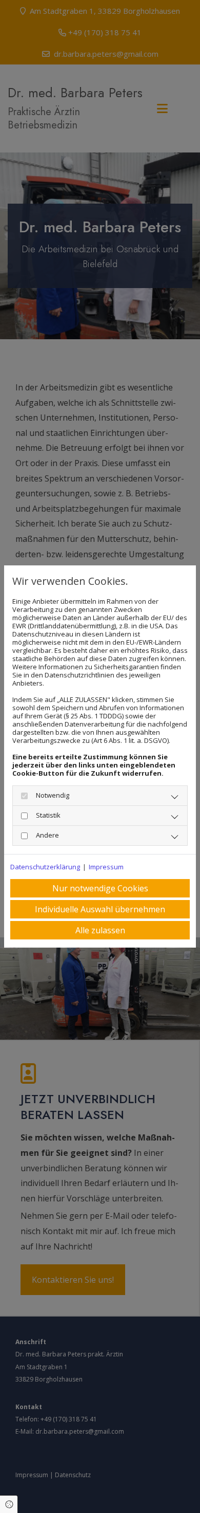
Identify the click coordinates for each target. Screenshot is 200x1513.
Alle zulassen (100, 930)
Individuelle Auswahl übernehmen (100, 909)
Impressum (106, 867)
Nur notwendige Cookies (100, 888)
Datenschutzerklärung (45, 867)
